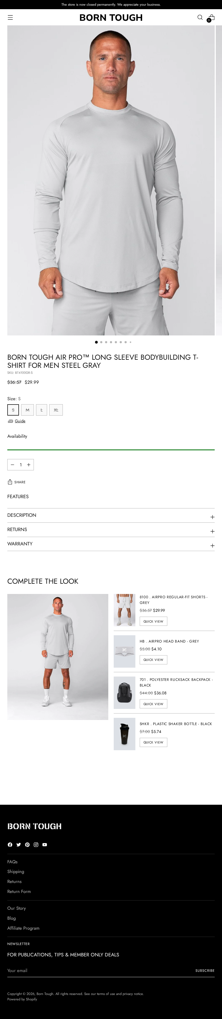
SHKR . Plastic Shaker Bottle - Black (176, 723)
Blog (11, 918)
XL (56, 410)
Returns (14, 881)
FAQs (12, 861)
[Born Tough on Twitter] (19, 845)
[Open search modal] (200, 17)
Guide (20, 421)
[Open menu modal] (10, 17)
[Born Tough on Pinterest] (28, 845)
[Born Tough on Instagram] (36, 845)
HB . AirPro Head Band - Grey (169, 641)
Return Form (19, 891)
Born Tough (45, 993)
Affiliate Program (23, 928)
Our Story (16, 908)
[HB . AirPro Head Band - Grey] (124, 651)
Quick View (153, 621)
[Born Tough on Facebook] (10, 845)
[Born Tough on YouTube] (45, 845)
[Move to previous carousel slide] (197, 786)
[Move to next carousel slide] (210, 786)
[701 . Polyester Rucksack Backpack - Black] (124, 693)
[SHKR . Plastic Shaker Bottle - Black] (124, 734)
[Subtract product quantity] (29, 464)
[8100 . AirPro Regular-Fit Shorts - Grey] (124, 610)
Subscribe (205, 970)
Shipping (15, 871)
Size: (14, 398)
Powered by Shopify (22, 999)
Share (19, 482)
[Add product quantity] (12, 464)
